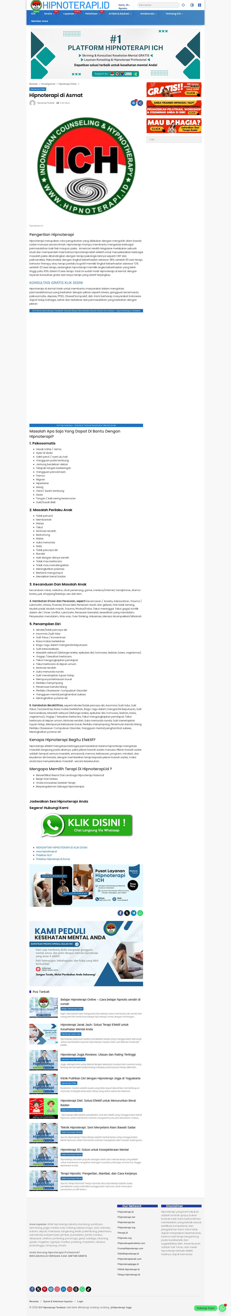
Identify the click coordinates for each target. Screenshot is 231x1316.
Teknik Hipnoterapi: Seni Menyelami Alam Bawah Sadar (98, 1127)
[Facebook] (120, 913)
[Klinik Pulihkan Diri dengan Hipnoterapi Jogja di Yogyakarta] (43, 1084)
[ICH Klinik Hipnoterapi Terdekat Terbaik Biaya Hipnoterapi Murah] (69, 5)
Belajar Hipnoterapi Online (72, 1009)
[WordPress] (51, 1289)
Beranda (34, 1301)
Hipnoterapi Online (37, 89)
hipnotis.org (125, 1238)
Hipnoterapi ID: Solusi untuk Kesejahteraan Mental (95, 1149)
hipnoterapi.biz (127, 1222)
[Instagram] (57, 1289)
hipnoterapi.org (127, 1227)
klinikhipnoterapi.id (129, 1253)
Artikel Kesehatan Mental (71, 1110)
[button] (183, 5)
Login (80, 1301)
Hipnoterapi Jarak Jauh (70, 1034)
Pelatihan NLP (44, 855)
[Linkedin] (63, 1289)
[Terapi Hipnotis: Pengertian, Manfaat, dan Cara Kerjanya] (43, 1180)
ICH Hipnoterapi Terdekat (51, 1307)
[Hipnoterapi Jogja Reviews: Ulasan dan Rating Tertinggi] (43, 1060)
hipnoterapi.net (127, 1217)
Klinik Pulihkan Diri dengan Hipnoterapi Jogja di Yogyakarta (100, 1078)
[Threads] (76, 1289)
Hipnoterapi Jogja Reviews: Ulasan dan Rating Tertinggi (98, 1054)
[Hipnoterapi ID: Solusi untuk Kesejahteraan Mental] (43, 1157)
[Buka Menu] (200, 5)
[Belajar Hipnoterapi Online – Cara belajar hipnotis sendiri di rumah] (43, 1007)
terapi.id (123, 1232)
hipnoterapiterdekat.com (132, 1243)
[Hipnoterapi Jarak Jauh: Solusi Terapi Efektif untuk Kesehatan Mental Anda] (43, 1034)
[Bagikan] (140, 103)
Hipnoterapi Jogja (122, 1307)
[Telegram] (133, 913)
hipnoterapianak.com (130, 1258)
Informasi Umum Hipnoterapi (73, 1059)
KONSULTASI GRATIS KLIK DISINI (56, 283)
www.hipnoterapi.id (46, 851)
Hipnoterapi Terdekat (45, 103)
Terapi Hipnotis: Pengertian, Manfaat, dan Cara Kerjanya (99, 1173)
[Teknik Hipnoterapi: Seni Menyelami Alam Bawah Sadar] (43, 1133)
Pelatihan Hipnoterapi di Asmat (53, 859)
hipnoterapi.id (126, 1211)
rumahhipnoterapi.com (131, 1248)
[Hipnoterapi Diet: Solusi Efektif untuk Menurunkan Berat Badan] (43, 1108)
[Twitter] (127, 913)
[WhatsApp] (140, 913)
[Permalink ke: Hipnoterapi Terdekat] (33, 103)
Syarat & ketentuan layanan (58, 1301)
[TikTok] (88, 1289)
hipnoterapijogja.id (129, 1264)
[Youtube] (69, 1289)
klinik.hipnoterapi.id (129, 1269)
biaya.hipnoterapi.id (129, 1274)
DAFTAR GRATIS (77, 1256)
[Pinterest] (44, 1289)
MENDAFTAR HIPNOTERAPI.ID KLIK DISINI (61, 847)
